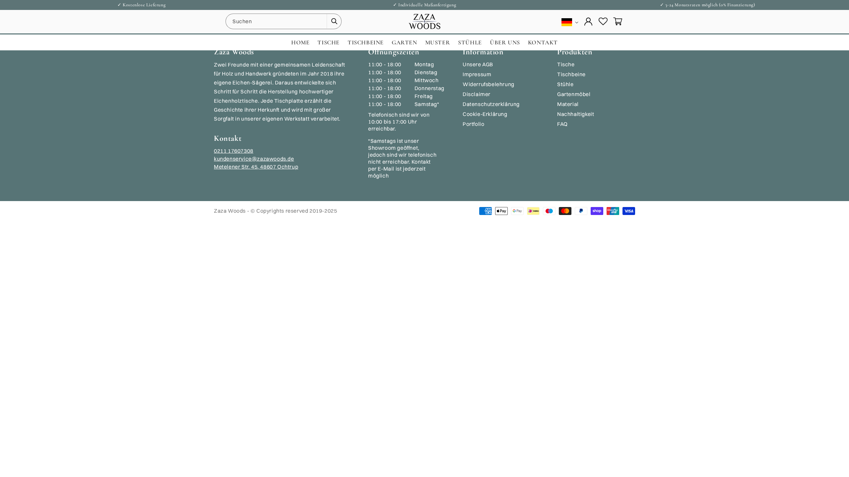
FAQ (562, 124)
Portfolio (473, 124)
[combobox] (283, 21)
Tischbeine (571, 74)
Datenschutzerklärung (491, 104)
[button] (617, 21)
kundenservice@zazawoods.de (254, 158)
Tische (566, 64)
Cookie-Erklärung (485, 114)
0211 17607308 (233, 150)
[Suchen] (334, 21)
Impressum (477, 74)
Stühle (565, 84)
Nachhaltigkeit (575, 114)
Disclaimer (476, 94)
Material (568, 104)
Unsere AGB (478, 64)
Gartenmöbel (574, 94)
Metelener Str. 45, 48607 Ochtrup (256, 166)
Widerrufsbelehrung (488, 84)
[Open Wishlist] (603, 21)
